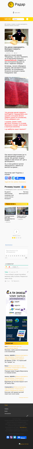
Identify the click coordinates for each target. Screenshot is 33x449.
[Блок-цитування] (18, 256)
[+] (6, 257)
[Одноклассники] (25, 187)
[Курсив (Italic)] (8, 256)
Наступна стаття (22, 189)
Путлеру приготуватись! (23, 192)
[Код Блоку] (20, 256)
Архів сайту (17, 12)
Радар (19, 4)
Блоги (6, 411)
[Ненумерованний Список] (16, 256)
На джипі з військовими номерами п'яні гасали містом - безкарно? (9, 195)
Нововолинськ (22, 182)
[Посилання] (22, 256)
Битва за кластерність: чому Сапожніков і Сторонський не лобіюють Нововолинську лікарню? (16, 357)
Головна (8, 24)
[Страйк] (12, 256)
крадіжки (16, 182)
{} (24, 255)
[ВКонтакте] (23, 187)
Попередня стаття (11, 189)
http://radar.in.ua (23, 427)
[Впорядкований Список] (14, 256)
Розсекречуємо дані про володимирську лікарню (10, 218)
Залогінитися (8, 245)
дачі (12, 182)
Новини (13, 24)
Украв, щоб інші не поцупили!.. (22, 216)
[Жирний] (6, 256)
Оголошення (8, 413)
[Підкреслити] (10, 256)
